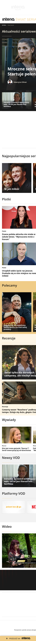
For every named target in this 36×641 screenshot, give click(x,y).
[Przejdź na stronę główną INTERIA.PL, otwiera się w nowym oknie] (8, 19)
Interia (4, 25)
